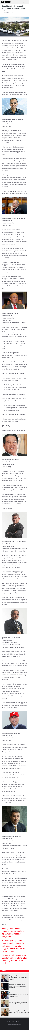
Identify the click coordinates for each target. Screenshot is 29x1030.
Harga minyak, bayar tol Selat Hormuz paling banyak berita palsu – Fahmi (18, 977)
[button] (20, 2)
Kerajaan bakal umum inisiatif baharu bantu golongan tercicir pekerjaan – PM (17, 986)
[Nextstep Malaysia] (6, 2)
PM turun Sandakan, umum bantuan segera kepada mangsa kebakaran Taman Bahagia (19, 994)
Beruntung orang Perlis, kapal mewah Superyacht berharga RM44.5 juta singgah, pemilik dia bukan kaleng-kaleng (13, 945)
